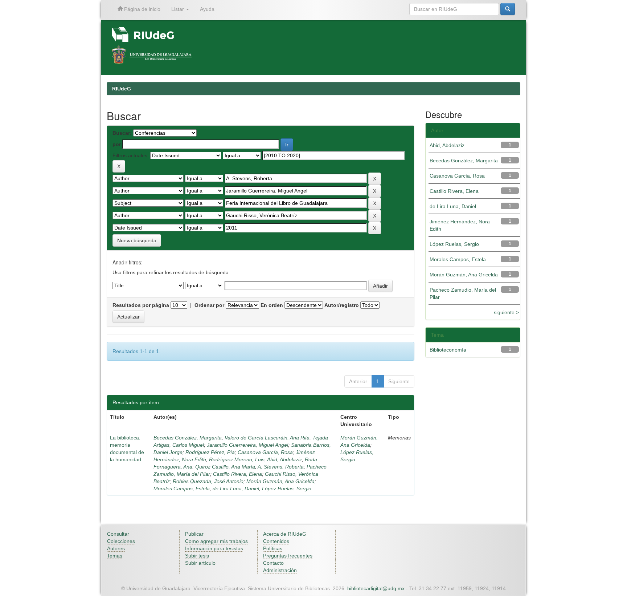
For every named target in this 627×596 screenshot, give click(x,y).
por (116, 144)
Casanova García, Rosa (265, 452)
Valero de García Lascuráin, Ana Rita (267, 438)
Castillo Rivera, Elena (237, 474)
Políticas (272, 548)
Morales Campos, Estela (181, 488)
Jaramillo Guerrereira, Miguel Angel (247, 445)
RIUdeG (121, 89)
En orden (272, 305)
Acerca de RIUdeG (284, 534)
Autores (116, 548)
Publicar (194, 534)
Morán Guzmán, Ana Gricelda (280, 481)
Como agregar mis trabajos (216, 541)
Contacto (273, 563)
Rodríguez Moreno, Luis (237, 459)
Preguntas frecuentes (287, 556)
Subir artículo (200, 563)
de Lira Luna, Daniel (236, 488)
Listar (178, 9)
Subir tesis (197, 556)
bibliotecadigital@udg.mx (376, 588)
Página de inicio (141, 9)
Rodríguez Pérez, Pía (210, 452)
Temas (114, 556)
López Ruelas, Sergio (286, 488)
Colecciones (121, 541)
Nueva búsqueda (136, 240)
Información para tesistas (214, 548)
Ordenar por (209, 305)
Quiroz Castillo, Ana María (225, 467)
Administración (280, 570)
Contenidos (276, 541)
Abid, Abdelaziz (284, 459)
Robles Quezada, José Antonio (208, 481)
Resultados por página (140, 305)
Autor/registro (341, 305)
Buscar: (122, 133)
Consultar (118, 534)
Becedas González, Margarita (187, 438)
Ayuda (207, 9)
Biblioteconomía (448, 350)
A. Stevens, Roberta (281, 467)
